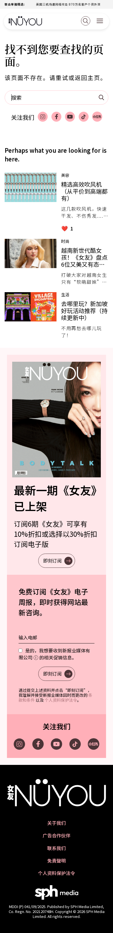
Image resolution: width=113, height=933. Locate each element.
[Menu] (100, 21)
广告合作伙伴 (56, 835)
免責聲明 (56, 860)
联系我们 (56, 848)
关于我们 (56, 823)
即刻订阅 (52, 560)
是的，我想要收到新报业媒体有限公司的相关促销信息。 (54, 654)
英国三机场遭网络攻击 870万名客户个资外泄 (62, 4)
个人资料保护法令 (61, 700)
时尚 (65, 241)
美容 (65, 175)
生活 (65, 294)
